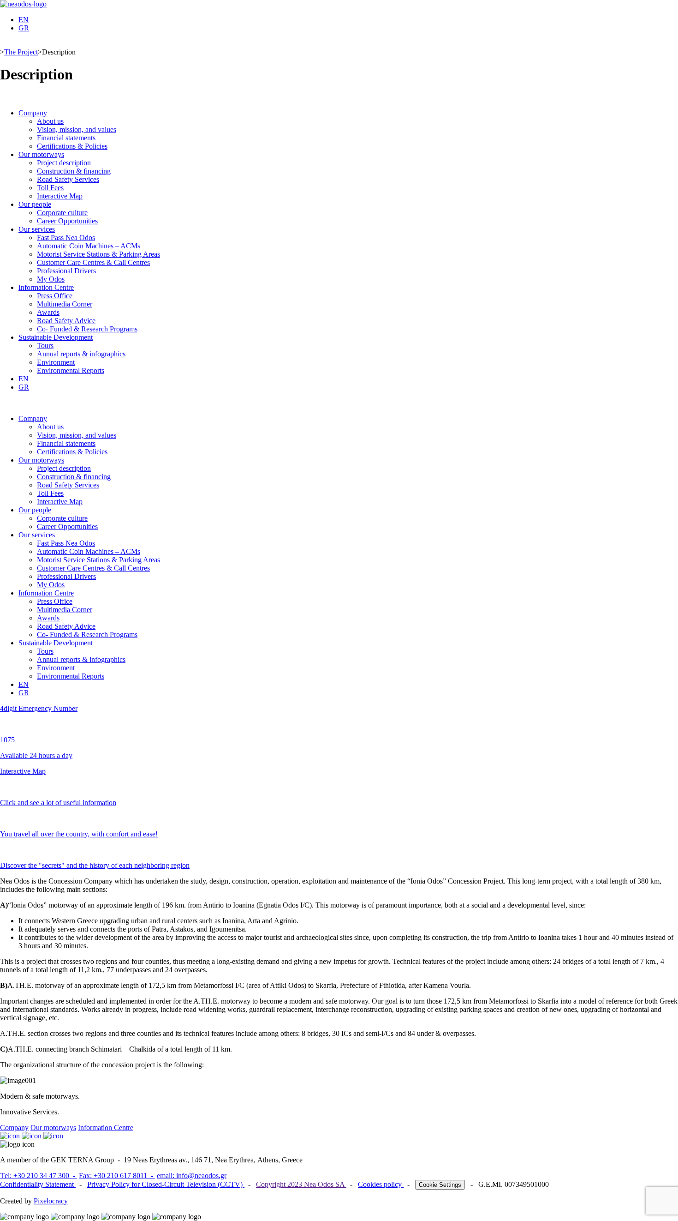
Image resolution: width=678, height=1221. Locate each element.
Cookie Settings (440, 1184)
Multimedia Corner (64, 304)
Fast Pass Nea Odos (66, 237)
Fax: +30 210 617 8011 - (117, 1175)
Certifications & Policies (72, 146)
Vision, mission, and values (76, 129)
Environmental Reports (70, 370)
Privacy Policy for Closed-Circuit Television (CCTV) (165, 1184)
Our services (36, 229)
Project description (64, 163)
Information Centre (46, 287)
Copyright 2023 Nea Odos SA (301, 1184)
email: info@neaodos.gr (191, 1175)
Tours (45, 345)
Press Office (54, 296)
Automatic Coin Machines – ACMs (88, 246)
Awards (48, 312)
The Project (21, 52)
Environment (56, 362)
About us (50, 121)
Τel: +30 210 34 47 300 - (38, 1175)
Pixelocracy (51, 1201)
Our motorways (41, 154)
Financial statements (66, 138)
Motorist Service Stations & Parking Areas (98, 254)
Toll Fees (50, 188)
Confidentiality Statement (38, 1184)
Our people (34, 204)
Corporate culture (62, 213)
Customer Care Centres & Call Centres (93, 262)
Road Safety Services (68, 179)
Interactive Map (60, 196)
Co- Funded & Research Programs (87, 329)
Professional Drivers (66, 271)
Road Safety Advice (66, 321)
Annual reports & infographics (81, 354)
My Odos (51, 279)
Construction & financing (74, 171)
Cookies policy (381, 1184)
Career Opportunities (67, 221)
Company (32, 113)
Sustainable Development (55, 337)
